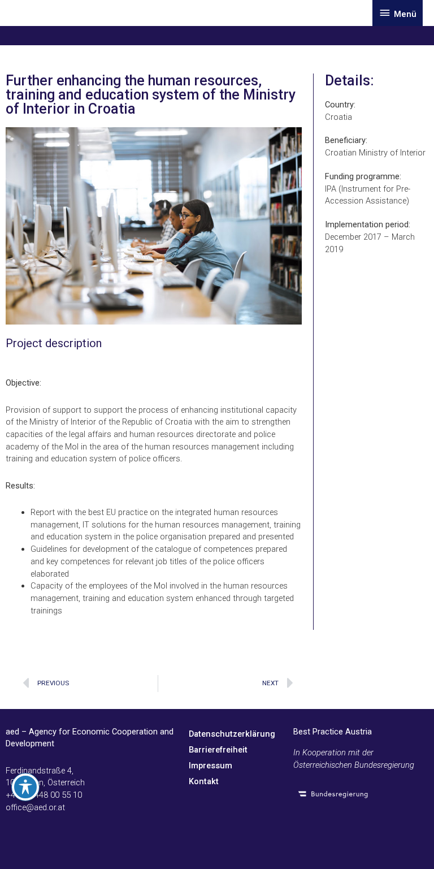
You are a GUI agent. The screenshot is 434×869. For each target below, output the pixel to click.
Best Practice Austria (332, 732)
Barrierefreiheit (218, 750)
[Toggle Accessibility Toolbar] (25, 787)
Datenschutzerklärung (232, 734)
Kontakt (204, 781)
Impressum (210, 765)
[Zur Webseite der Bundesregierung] (360, 794)
